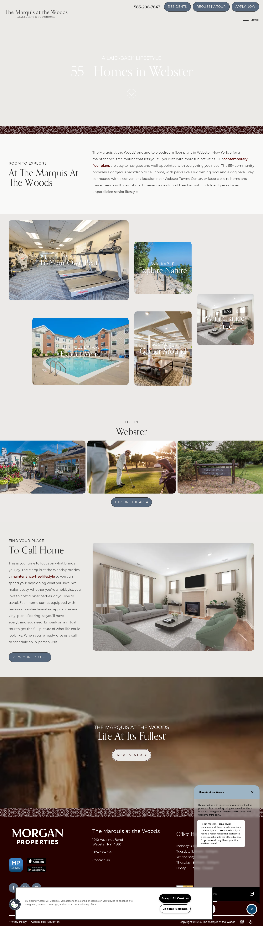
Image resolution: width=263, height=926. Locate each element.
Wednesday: (185, 857)
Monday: (182, 846)
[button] (177, 7)
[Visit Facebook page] (13, 888)
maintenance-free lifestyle (33, 576)
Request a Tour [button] (131, 755)
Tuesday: (183, 851)
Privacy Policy (18, 921)
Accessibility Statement (45, 921)
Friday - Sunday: (188, 868)
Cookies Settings (175, 909)
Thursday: (183, 862)
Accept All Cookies (175, 898)
